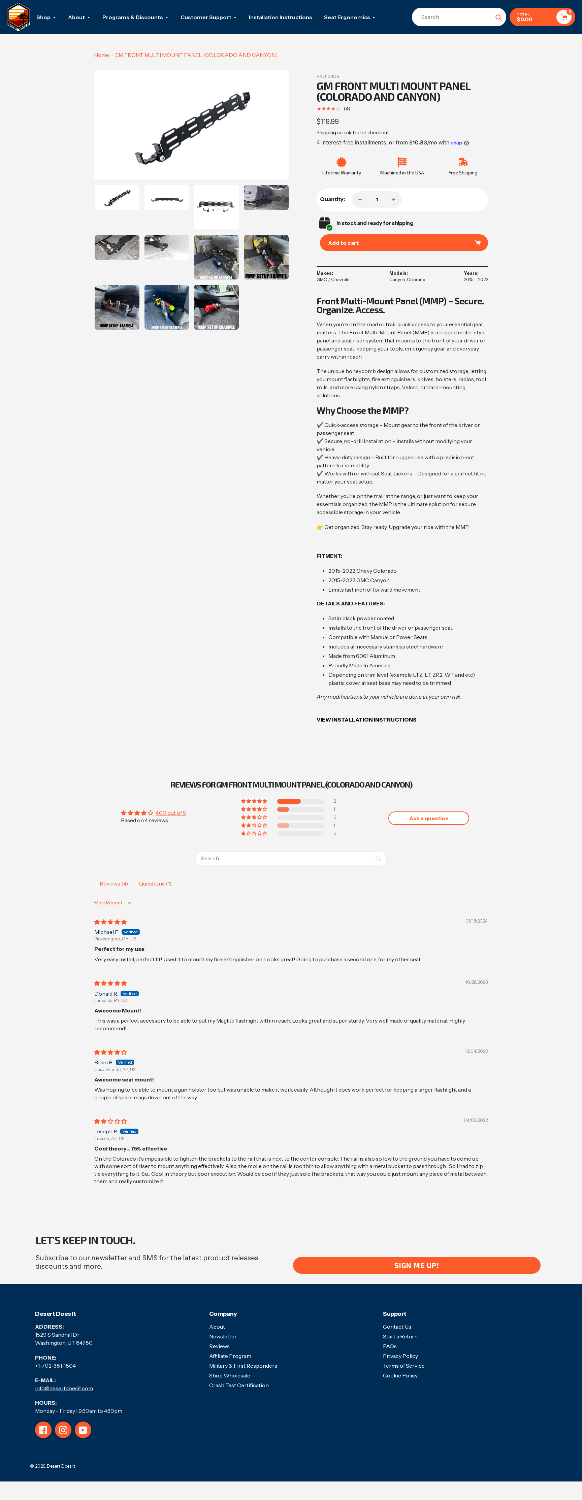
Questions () (155, 883)
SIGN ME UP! (416, 1265)
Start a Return (400, 1336)
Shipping (326, 132)
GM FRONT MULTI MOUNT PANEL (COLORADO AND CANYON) (196, 55)
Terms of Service (404, 1365)
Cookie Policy (400, 1375)
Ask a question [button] (429, 818)
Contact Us (397, 1326)
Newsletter (223, 1336)
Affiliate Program (230, 1356)
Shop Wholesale (229, 1375)
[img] (110, 922)
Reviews (219, 1346)
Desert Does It (61, 1466)
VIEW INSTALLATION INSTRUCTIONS (367, 719)
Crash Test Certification (239, 1385)
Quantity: (332, 199)
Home (101, 55)
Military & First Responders (243, 1365)
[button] (254, 801)
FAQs (390, 1346)
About (217, 1326)
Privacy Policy (400, 1356)
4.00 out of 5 (171, 812)
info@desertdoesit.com (64, 1388)
